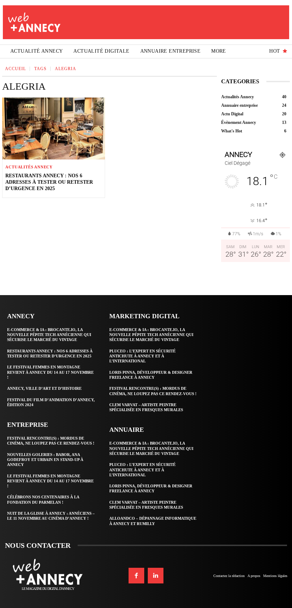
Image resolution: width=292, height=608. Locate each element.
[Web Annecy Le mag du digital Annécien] (34, 22)
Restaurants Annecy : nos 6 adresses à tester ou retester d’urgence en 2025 (49, 182)
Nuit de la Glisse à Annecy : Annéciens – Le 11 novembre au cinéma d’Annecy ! (51, 515)
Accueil (15, 68)
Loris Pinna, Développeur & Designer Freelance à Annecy (150, 488)
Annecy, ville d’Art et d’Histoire (44, 388)
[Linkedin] (155, 575)
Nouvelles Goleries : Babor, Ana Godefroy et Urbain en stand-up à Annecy (45, 459)
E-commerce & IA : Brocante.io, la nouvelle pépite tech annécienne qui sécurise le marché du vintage (49, 334)
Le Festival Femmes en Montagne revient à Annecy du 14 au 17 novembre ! (50, 372)
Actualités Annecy (29, 167)
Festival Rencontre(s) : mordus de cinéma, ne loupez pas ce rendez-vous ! (50, 440)
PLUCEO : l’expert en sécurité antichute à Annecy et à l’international (142, 356)
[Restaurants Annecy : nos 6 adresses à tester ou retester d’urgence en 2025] (53, 128)
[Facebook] (136, 575)
